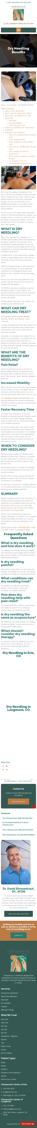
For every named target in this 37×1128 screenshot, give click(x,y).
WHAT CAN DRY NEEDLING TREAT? (18, 113)
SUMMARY (9, 130)
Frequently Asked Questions (15, 132)
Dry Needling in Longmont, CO (20, 163)
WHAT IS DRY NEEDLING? (14, 111)
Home (3, 105)
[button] (18, 30)
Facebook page (24, 530)
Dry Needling (11, 105)
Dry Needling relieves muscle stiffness (15, 317)
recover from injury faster (14, 510)
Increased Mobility (15, 123)
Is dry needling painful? (17, 140)
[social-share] (2, 766)
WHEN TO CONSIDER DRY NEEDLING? (19, 128)
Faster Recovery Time (17, 125)
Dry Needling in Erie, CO (17, 161)
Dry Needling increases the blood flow (15, 398)
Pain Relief (12, 121)
